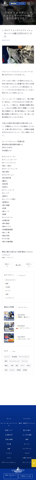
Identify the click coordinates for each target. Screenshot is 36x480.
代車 (12, 365)
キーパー (8, 291)
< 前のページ (7, 265)
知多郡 (25, 370)
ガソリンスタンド (24, 356)
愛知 (6, 361)
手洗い (28, 365)
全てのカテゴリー (11, 280)
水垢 (6, 370)
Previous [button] (4, 55)
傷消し (6, 365)
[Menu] (33, 3)
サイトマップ (27, 462)
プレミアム (25, 361)
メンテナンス (9, 257)
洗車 (3, 257)
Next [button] (32, 55)
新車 (7, 284)
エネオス (12, 370)
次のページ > (29, 265)
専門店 (19, 370)
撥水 (17, 365)
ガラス (22, 365)
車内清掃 (14, 356)
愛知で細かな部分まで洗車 (11, 252)
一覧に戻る (18, 265)
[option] (18, 55)
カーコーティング (14, 361)
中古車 (8, 287)
